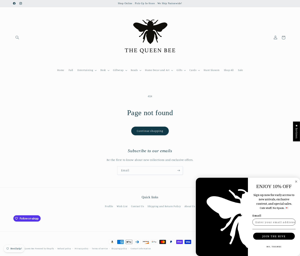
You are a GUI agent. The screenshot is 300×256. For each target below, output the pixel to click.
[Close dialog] (296, 181)
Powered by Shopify (44, 248)
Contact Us (137, 206)
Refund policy (64, 248)
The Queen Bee (27, 248)
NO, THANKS (274, 246)
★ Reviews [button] (296, 131)
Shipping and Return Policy (164, 206)
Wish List (122, 206)
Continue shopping (150, 131)
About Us (189, 206)
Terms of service (100, 248)
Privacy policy (81, 248)
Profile (109, 206)
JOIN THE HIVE (274, 236)
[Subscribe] (179, 170)
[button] (17, 38)
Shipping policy (119, 248)
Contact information (141, 248)
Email (256, 215)
